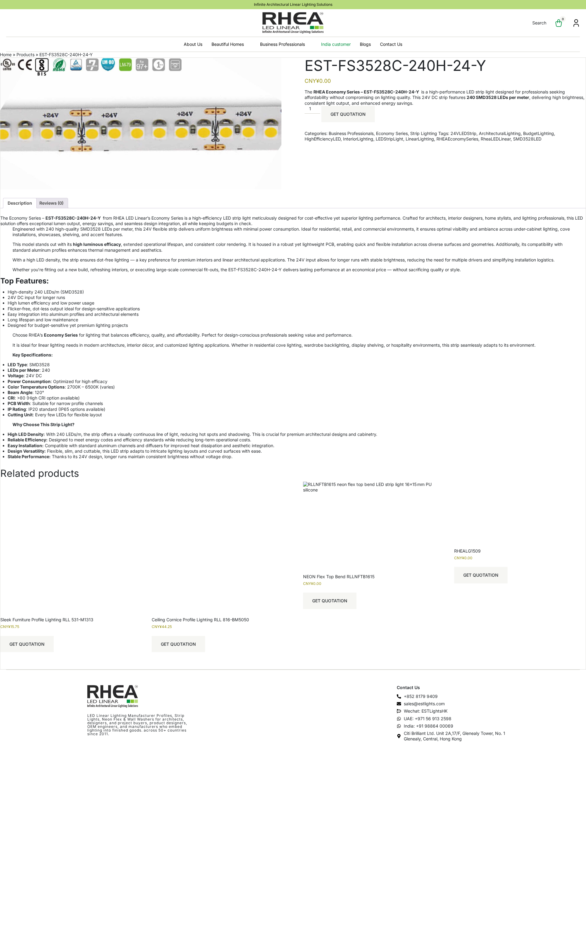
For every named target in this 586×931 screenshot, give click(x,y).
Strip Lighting (423, 133)
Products (25, 54)
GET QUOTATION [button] (27, 644)
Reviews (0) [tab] (51, 203)
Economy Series (392, 133)
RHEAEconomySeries (457, 138)
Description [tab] (20, 203)
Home (6, 54)
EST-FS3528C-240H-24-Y (73, 218)
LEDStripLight (389, 138)
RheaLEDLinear (496, 138)
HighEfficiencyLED (323, 138)
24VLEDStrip (463, 133)
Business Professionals (282, 44)
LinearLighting (420, 138)
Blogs (365, 44)
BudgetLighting (538, 133)
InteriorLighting (358, 138)
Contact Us (391, 44)
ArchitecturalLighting (500, 133)
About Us (193, 44)
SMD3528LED (527, 138)
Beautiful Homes (228, 44)
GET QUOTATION (348, 114)
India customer (336, 44)
